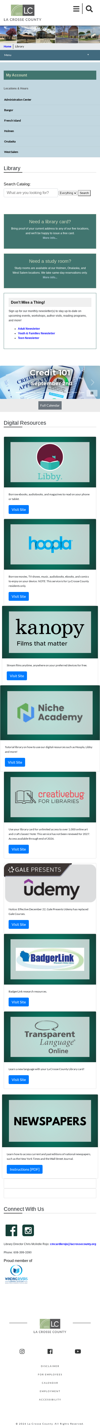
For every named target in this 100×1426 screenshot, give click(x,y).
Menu (46, 55)
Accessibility (50, 1399)
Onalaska (10, 141)
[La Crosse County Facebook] (50, 1351)
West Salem (11, 152)
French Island (12, 120)
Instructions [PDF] (25, 1169)
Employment (50, 1391)
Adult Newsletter (29, 328)
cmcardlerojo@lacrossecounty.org (73, 1244)
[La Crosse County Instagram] (22, 1351)
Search (84, 193)
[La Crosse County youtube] (78, 1351)
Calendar (50, 1382)
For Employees (50, 1374)
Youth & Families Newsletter (36, 333)
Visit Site (19, 509)
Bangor (8, 110)
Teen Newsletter (28, 338)
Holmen (9, 131)
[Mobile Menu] (76, 8)
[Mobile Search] (88, 8)
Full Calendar (50, 405)
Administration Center (17, 99)
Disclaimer (50, 1366)
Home (7, 46)
